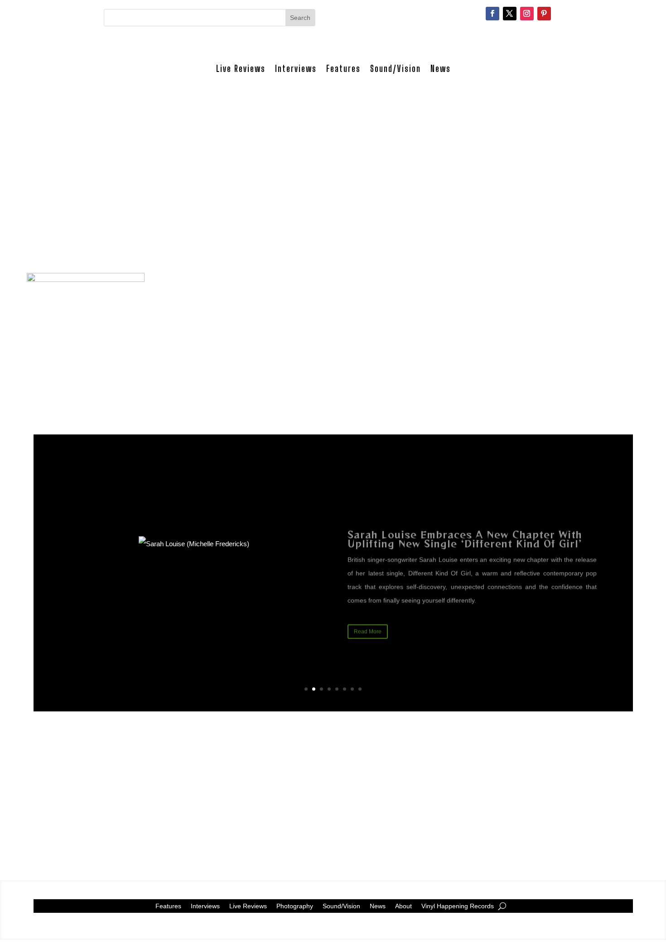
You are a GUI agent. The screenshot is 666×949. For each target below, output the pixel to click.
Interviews (296, 68)
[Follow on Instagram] (527, 13)
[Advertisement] (333, 194)
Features (343, 68)
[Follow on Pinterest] (544, 13)
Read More (367, 620)
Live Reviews (240, 68)
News (440, 68)
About (403, 905)
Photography (294, 905)
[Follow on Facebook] (492, 13)
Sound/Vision (395, 68)
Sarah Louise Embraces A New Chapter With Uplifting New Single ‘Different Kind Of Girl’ (464, 527)
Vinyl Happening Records (457, 905)
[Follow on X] (509, 13)
